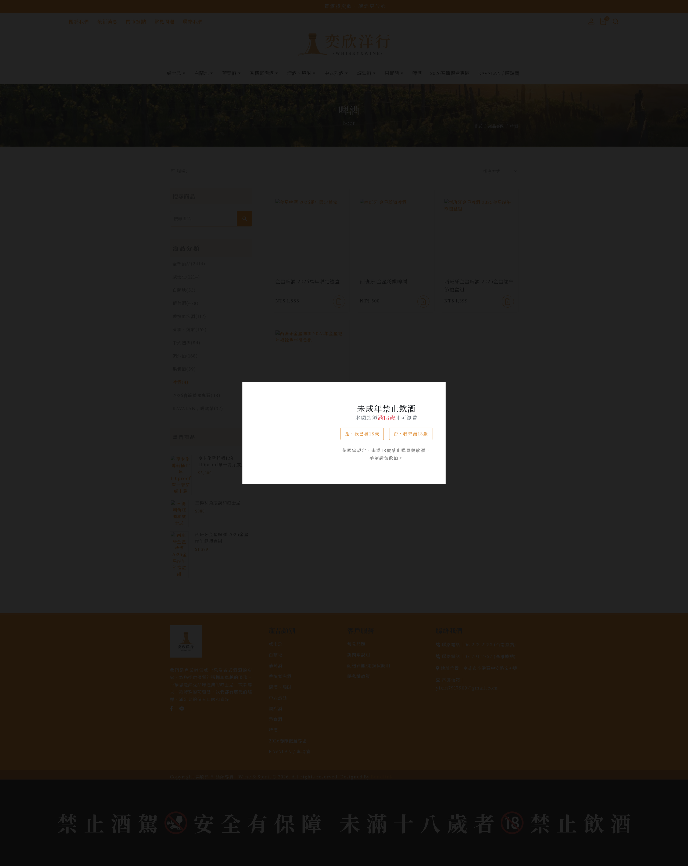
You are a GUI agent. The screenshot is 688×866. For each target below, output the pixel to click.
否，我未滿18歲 (410, 434)
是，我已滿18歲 (362, 434)
